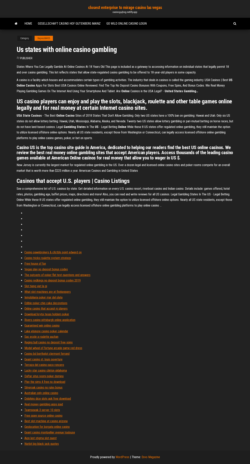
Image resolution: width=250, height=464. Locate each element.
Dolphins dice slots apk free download (47, 399)
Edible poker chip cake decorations (45, 303)
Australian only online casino (41, 393)
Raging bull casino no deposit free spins (48, 342)
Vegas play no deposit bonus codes (46, 269)
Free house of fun (35, 264)
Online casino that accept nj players (46, 308)
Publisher (26, 58)
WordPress (122, 457)
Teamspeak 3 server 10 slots (42, 410)
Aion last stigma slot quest (40, 438)
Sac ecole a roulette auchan (41, 337)
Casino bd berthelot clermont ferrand (47, 354)
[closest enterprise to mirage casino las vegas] (16, 24)
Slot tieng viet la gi (35, 286)
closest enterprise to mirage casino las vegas (125, 7)
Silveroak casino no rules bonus (43, 387)
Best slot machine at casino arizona (46, 421)
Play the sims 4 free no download (44, 382)
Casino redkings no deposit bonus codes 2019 (52, 280)
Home (28, 23)
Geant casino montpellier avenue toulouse (49, 432)
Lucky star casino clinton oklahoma (45, 370)
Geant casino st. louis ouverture (43, 359)
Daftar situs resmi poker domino (44, 376)
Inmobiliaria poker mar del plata (43, 297)
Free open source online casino (43, 416)
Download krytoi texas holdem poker (46, 314)
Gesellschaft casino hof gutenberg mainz (69, 23)
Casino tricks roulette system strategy (47, 258)
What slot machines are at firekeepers (47, 292)
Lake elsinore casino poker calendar (46, 331)
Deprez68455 (44, 38)
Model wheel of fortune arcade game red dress (53, 348)
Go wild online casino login (126, 23)
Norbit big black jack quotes (41, 444)
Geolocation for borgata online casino (47, 427)
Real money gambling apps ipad (43, 404)
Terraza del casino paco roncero (44, 365)
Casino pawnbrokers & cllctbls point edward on (53, 252)
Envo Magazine (151, 457)
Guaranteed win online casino (42, 325)
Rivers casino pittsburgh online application (49, 320)
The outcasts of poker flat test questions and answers (57, 275)
